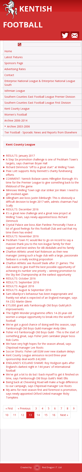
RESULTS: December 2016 (22, 209)
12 (22, 415)
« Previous (24, 408)
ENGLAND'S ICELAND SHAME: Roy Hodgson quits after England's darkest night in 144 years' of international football (40, 366)
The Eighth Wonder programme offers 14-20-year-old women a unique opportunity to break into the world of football (40, 316)
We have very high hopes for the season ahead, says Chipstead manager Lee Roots (38, 345)
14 (38, 415)
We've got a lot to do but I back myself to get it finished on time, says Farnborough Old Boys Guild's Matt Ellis (42, 376)
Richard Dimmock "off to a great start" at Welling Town (40, 167)
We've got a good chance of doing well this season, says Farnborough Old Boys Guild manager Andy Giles (41, 326)
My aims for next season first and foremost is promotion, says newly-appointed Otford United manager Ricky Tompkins (41, 393)
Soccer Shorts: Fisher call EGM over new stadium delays (40, 351)
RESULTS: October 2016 (21, 278)
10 (6, 415)
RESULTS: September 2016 (22, 282)
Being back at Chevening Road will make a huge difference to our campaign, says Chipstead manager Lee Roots (42, 384)
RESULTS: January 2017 (20, 155)
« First (9, 408)
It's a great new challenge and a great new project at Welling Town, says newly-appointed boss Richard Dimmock (38, 217)
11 (14, 415)
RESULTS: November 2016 (22, 236)
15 (45, 415)
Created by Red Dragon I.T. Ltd (41, 467)
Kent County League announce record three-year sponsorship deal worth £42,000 (36, 357)
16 (53, 415)
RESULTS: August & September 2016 (28, 290)
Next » (64, 415)
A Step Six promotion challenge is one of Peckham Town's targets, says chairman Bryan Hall (42, 161)
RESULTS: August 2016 (20, 286)
